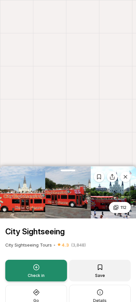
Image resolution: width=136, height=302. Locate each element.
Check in (36, 275)
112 (123, 207)
